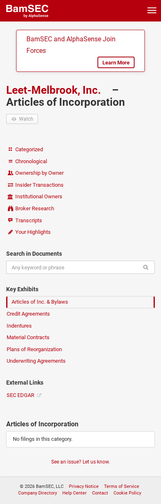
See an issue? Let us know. (80, 462)
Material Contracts (28, 337)
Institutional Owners (38, 196)
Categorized (28, 149)
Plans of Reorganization (34, 349)
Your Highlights (32, 232)
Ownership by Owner (39, 173)
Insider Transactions (39, 185)
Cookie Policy (127, 493)
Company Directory (37, 493)
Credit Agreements (28, 314)
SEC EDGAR (21, 395)
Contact (100, 493)
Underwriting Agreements (36, 361)
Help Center (74, 493)
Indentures (19, 326)
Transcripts (28, 220)
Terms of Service (121, 486)
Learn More (116, 62)
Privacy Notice (84, 486)
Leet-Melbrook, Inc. (55, 90)
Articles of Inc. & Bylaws (40, 302)
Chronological (30, 161)
